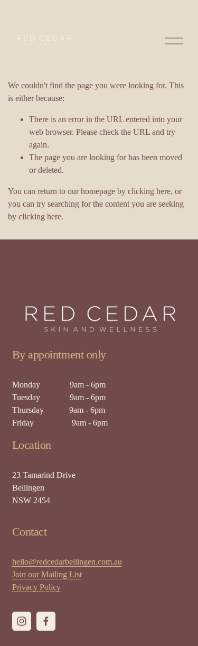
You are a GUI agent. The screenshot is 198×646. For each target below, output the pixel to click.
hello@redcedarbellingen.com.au (67, 561)
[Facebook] (45, 621)
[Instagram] (21, 621)
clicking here (149, 191)
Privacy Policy (36, 587)
